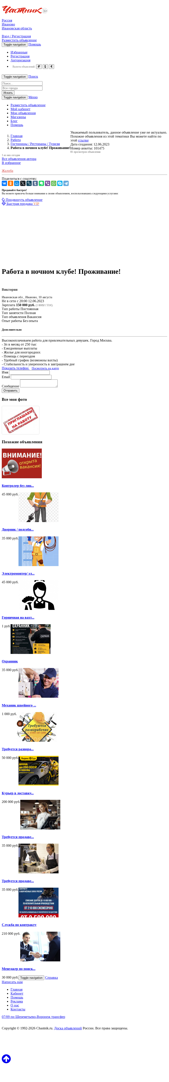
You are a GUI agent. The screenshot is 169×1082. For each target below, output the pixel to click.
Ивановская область (17, 28)
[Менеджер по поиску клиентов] (40, 960)
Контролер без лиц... (18, 486)
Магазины (18, 117)
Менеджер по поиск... (18, 969)
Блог (14, 121)
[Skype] (59, 183)
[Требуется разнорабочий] (37, 740)
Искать (8, 92)
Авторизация (20, 60)
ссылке (83, 140)
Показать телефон (15, 368)
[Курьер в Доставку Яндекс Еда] (38, 784)
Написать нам (12, 982)
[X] (23, 183)
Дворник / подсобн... (18, 529)
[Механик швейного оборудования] (38, 696)
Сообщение (10, 386)
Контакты (18, 1009)
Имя (5, 372)
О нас (15, 1005)
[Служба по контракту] (38, 916)
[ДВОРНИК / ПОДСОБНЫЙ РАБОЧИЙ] (38, 521)
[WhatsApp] (53, 183)
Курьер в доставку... (18, 793)
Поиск (33, 76)
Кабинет (17, 993)
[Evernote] (41, 183)
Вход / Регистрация (16, 36)
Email (6, 377)
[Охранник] (31, 653)
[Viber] (47, 183)
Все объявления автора (19, 159)
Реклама (17, 1001)
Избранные (19, 52)
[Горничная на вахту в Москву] (38, 609)
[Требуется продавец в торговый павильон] (40, 828)
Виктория (10, 289)
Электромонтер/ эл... (18, 573)
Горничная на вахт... (18, 617)
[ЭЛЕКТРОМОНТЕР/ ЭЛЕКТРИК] (38, 565)
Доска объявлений (68, 1028)
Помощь (34, 44)
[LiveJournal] (29, 183)
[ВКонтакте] (4, 183)
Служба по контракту (19, 925)
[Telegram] (66, 183)
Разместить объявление (19, 40)
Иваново (8, 24)
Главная (16, 989)
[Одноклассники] (10, 183)
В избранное (11, 163)
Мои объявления (23, 113)
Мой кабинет (20, 109)
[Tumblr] (35, 183)
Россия (7, 20)
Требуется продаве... (18, 837)
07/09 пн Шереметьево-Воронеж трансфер (33, 1017)
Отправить (11, 390)
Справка (51, 977)
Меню (33, 97)
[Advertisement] (84, 236)
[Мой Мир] (16, 183)
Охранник (10, 661)
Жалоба (7, 171)
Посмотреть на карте (45, 368)
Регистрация (20, 56)
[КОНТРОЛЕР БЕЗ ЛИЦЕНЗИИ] (22, 477)
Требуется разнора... (18, 749)
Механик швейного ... (19, 705)
